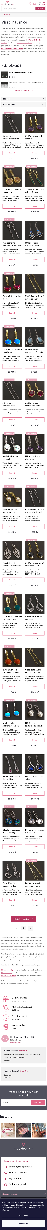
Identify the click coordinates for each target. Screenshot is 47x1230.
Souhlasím (23, 1223)
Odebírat (38, 1102)
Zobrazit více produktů (22, 90)
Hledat (40, 8)
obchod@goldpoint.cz (20, 1166)
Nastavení (23, 1215)
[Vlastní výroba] (12, 123)
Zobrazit (12, 153)
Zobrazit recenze (15, 1042)
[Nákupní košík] (39, 3)
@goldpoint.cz (16, 1178)
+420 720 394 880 (18, 1172)
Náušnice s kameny (8, 976)
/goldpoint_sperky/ (18, 1184)
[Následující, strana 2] (23, 928)
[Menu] (44, 3)
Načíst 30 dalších (21, 919)
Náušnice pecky (7, 970)
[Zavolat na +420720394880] (30, 3)
